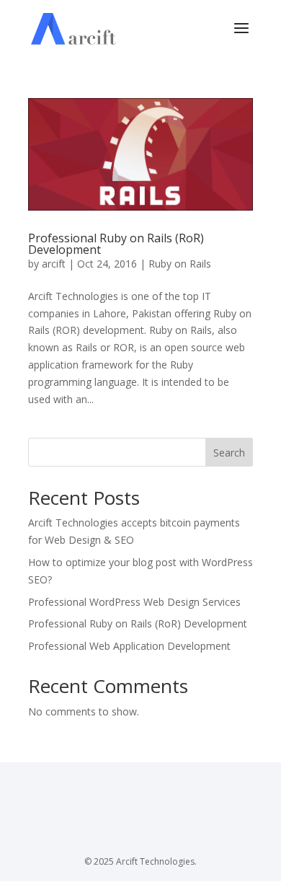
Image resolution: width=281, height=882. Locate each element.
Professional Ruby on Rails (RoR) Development (116, 243)
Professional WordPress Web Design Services (134, 602)
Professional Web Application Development (129, 646)
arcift (54, 263)
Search (229, 452)
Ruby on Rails (179, 263)
